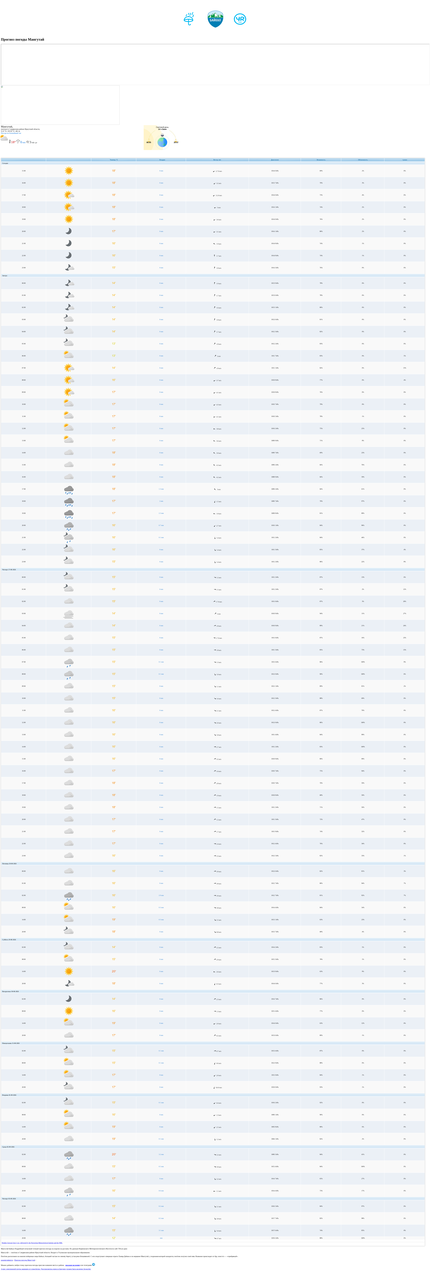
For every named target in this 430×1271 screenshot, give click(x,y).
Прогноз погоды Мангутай (24, 1260)
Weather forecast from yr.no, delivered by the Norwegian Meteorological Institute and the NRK (32, 1243)
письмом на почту (72, 1265)
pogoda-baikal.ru (7, 1260)
